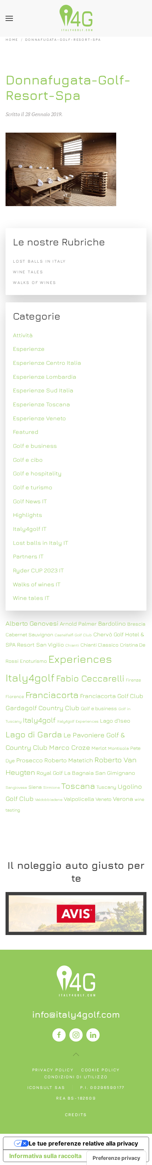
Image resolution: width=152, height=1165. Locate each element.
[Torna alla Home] (76, 18)
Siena (35, 787)
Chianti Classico (99, 645)
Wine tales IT (31, 597)
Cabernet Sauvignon (29, 634)
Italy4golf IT (29, 528)
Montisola (118, 748)
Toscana (78, 786)
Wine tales (28, 271)
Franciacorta (52, 694)
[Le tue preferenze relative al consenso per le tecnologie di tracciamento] (116, 1158)
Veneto (103, 799)
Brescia (136, 624)
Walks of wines (34, 282)
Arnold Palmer (78, 623)
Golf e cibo (28, 459)
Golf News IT (30, 501)
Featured (25, 431)
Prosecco (29, 760)
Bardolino (112, 623)
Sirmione (51, 787)
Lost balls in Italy (39, 261)
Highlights (27, 514)
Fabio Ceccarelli (90, 678)
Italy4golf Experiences (78, 721)
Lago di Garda (34, 734)
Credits (76, 1114)
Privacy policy (53, 1069)
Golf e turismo (32, 487)
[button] (9, 18)
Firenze (133, 680)
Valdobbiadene (48, 799)
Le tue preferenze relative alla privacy (83, 1143)
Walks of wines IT (37, 584)
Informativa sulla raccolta (45, 1155)
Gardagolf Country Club (42, 708)
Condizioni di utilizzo (76, 1076)
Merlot (99, 748)
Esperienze (29, 348)
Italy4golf (39, 720)
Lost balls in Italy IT (40, 542)
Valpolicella (79, 798)
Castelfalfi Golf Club (73, 635)
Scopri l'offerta (76, 913)
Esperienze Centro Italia (47, 362)
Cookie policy (100, 1069)
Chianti (72, 645)
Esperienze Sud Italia (43, 390)
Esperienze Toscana (41, 404)
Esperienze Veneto (39, 418)
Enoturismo (33, 661)
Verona (123, 798)
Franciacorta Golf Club (111, 696)
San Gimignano (115, 772)
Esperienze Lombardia (44, 376)
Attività (23, 335)
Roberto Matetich (68, 760)
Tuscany (106, 787)
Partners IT (28, 556)
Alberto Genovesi (32, 623)
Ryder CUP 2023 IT (38, 570)
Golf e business (35, 445)
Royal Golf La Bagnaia (65, 772)
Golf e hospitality (37, 473)
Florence (15, 696)
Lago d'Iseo (115, 720)
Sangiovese (16, 787)
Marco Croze (69, 747)
